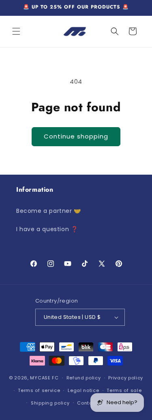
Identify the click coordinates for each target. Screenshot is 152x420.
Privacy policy (125, 378)
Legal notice (83, 390)
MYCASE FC (44, 378)
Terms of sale (124, 390)
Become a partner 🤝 (48, 211)
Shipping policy (50, 403)
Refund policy (83, 378)
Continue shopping (76, 136)
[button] (16, 31)
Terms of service (39, 390)
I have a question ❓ (47, 229)
